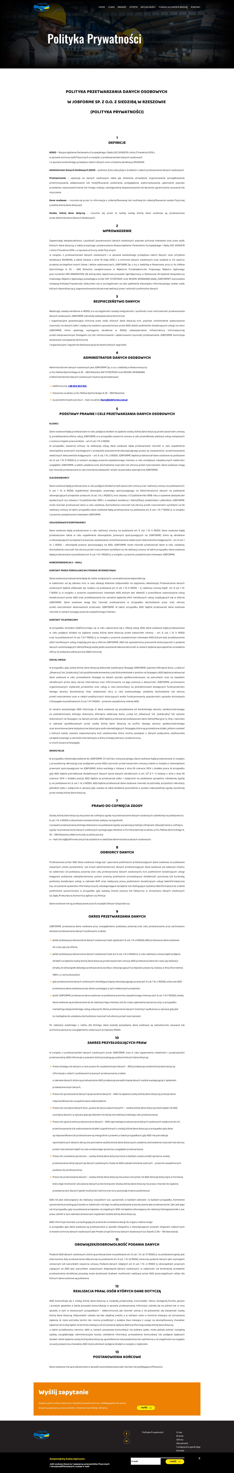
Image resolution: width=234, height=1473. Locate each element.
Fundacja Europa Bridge (173, 7)
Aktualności (148, 7)
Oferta (133, 7)
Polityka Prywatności (153, 1432)
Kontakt (195, 7)
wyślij (144, 1408)
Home (102, 7)
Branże (122, 7)
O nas (111, 7)
